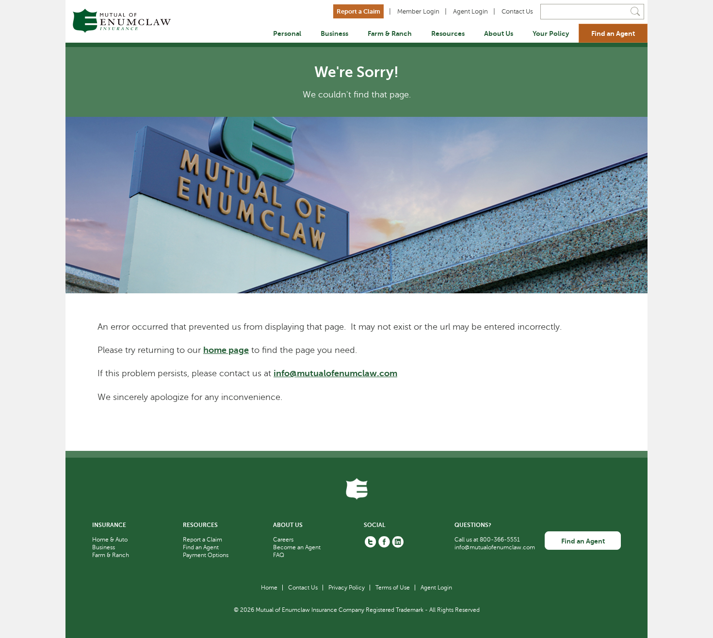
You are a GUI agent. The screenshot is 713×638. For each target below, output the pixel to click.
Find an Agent (613, 33)
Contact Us (517, 11)
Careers (283, 539)
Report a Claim (358, 11)
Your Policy (551, 33)
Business (334, 33)
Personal (287, 33)
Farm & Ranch (390, 33)
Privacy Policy (346, 587)
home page (226, 350)
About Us (498, 33)
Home (269, 587)
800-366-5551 (500, 539)
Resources (448, 33)
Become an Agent (297, 547)
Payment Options (205, 555)
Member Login (418, 11)
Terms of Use (392, 587)
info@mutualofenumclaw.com (335, 373)
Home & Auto (110, 539)
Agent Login (470, 11)
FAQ (278, 555)
